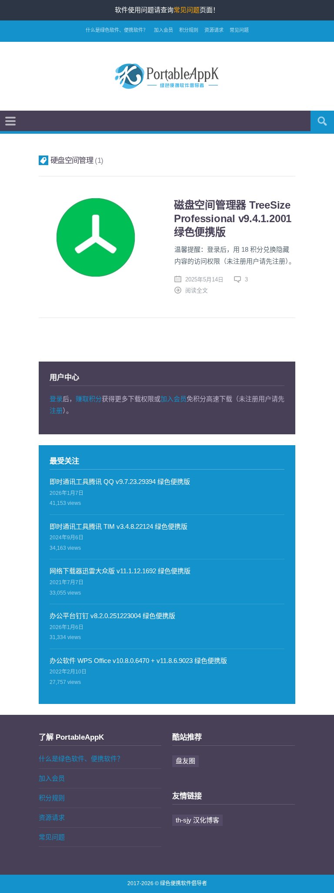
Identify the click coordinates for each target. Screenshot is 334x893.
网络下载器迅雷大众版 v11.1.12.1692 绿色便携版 (120, 571)
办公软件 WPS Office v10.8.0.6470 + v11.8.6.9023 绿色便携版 (138, 660)
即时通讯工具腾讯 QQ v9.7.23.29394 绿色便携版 (120, 481)
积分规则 (188, 30)
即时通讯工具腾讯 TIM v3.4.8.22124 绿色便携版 (118, 526)
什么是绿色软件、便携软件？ (117, 30)
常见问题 (239, 30)
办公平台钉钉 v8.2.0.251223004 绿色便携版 (112, 615)
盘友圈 (185, 760)
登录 (56, 399)
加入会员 (163, 30)
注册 (56, 410)
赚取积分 (89, 399)
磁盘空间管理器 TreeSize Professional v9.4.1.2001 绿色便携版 (232, 218)
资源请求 (214, 30)
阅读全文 (196, 290)
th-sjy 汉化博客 (197, 820)
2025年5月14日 (204, 279)
